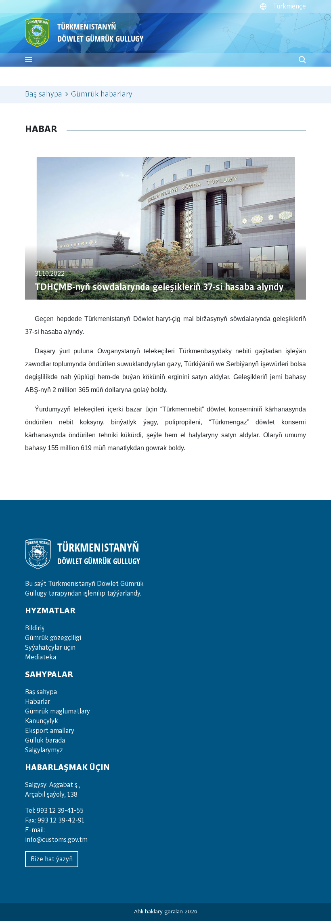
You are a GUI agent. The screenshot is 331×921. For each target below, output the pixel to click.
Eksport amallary (49, 731)
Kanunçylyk (41, 721)
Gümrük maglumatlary (57, 711)
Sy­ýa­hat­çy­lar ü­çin (50, 647)
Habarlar (37, 702)
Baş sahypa (43, 94)
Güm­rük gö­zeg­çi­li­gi (53, 638)
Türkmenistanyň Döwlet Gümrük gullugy (100, 32)
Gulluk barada (45, 740)
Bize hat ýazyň (52, 859)
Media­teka (40, 657)
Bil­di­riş (34, 628)
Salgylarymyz (44, 750)
